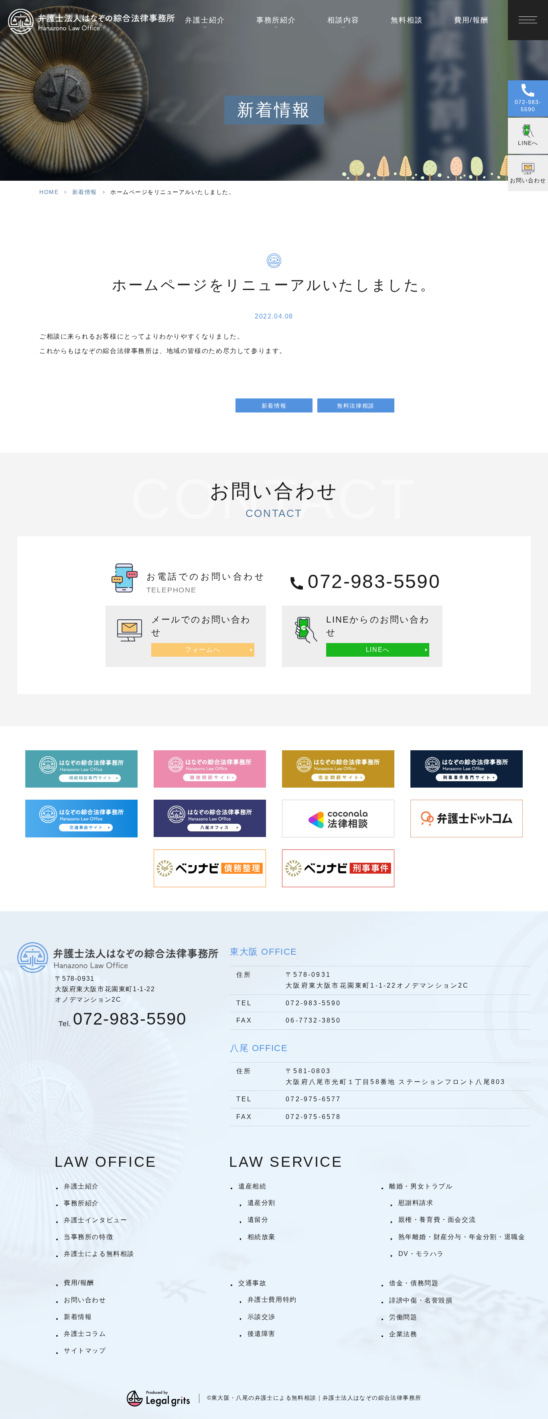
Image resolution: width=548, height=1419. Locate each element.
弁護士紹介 (81, 1186)
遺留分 (258, 1219)
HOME (49, 192)
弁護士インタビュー (95, 1220)
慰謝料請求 (415, 1202)
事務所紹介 (81, 1203)
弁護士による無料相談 (99, 1253)
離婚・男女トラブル (421, 1186)
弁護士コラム (85, 1333)
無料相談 (406, 20)
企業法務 (403, 1334)
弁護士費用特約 (272, 1299)
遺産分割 (262, 1202)
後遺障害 (262, 1333)
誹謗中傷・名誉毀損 (421, 1300)
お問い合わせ (85, 1299)
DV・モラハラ (421, 1253)
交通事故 (252, 1283)
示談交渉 (262, 1316)
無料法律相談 (356, 405)
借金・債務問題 (413, 1283)
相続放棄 (262, 1236)
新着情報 (84, 192)
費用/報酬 (471, 20)
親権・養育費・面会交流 (437, 1219)
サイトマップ (85, 1350)
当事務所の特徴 (88, 1236)
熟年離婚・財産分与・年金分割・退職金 (461, 1236)
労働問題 (403, 1317)
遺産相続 (252, 1186)
